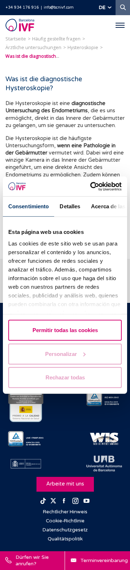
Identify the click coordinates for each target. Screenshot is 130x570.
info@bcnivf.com (59, 7)
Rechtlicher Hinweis (65, 512)
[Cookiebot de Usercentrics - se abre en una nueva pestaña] (92, 186)
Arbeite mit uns (65, 484)
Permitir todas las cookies (65, 330)
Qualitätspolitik (65, 539)
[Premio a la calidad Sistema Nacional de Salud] (26, 398)
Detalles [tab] (70, 206)
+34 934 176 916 (22, 7)
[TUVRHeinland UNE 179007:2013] (26, 439)
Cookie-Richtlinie (65, 521)
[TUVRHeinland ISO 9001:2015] (104, 398)
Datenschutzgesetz (65, 530)
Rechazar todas (65, 377)
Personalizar (61, 354)
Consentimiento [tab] (28, 206)
